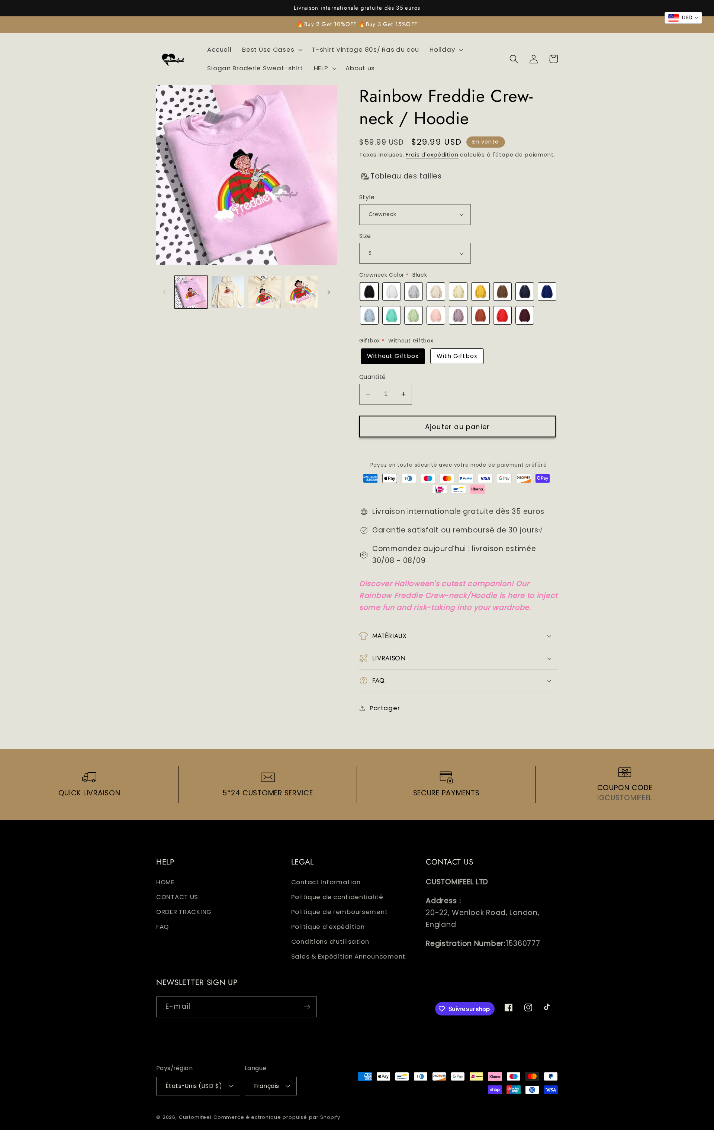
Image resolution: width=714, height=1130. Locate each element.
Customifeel (195, 1117)
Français (266, 1086)
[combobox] (683, 18)
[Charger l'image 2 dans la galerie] (228, 292)
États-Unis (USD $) (193, 1086)
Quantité (372, 377)
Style (366, 197)
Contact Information (326, 882)
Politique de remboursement (339, 911)
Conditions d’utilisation (330, 941)
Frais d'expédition (432, 154)
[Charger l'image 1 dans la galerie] (191, 292)
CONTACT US (177, 896)
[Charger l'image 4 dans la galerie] (301, 292)
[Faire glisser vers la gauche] (164, 292)
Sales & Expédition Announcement (348, 956)
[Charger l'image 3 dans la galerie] (264, 292)
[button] (271, 50)
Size (365, 236)
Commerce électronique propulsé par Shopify (276, 1117)
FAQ (162, 926)
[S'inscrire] (306, 1007)
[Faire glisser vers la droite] (329, 292)
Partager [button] (385, 708)
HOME (165, 882)
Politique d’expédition (328, 926)
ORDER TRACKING (184, 911)
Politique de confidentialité (337, 896)
